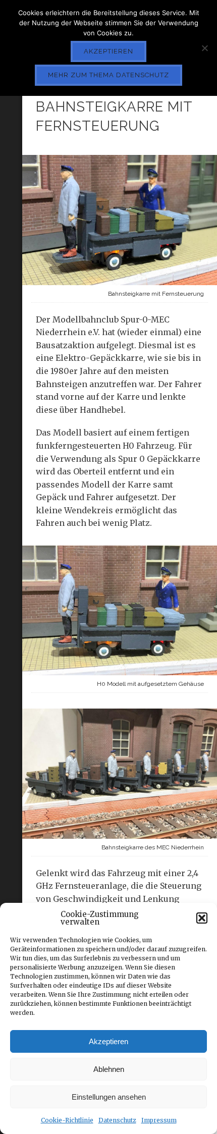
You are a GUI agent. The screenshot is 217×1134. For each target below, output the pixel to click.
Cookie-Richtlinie (67, 1120)
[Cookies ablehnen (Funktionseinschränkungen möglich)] (204, 48)
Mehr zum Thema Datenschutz (108, 75)
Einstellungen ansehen (109, 1097)
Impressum (159, 1120)
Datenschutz (117, 1120)
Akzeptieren (108, 1041)
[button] (202, 918)
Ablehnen (108, 1069)
